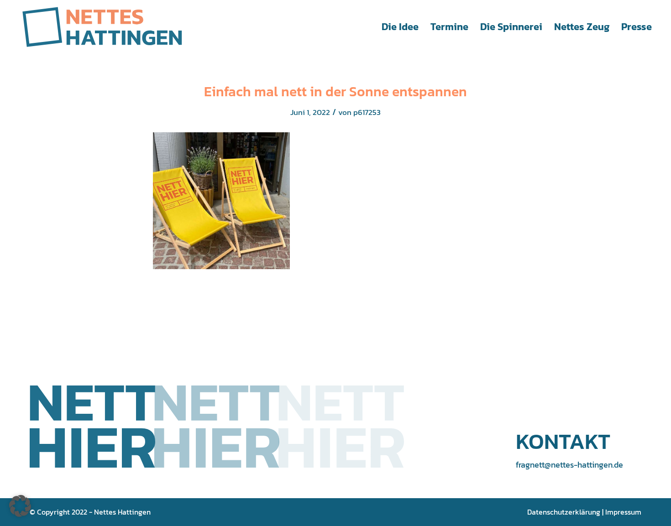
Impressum (623, 511)
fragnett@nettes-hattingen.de (569, 464)
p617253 (367, 112)
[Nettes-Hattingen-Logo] (102, 27)
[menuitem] (400, 27)
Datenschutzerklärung (563, 511)
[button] (20, 506)
